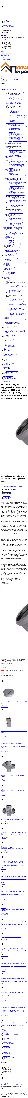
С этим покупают (7, 499)
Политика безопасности (9, 26)
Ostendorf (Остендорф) (16, 486)
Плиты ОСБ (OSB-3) (8, 1057)
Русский (3, 54)
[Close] (1, 586)
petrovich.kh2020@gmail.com (17, 1084)
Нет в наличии (4, 707)
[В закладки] (1, 484)
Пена (4, 1058)
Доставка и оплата (7, 25)
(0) (1, 483)
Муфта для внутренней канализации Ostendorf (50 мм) (14, 981)
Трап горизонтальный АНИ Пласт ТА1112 (11, 937)
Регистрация (6, 57)
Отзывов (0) (6, 498)
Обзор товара (6, 496)
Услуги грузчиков (7, 22)
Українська (8, 54)
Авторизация (6, 59)
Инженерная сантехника (9, 377)
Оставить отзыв (4, 583)
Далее (2, 672)
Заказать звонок (14, 79)
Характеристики (7, 497)
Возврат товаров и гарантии (10, 27)
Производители (7, 348)
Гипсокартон (6, 1052)
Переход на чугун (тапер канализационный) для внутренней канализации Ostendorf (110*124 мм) (12, 1011)
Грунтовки (6, 1054)
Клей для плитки (7, 1053)
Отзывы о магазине (8, 355)
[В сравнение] (2, 484)
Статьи (5, 349)
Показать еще (4, 1031)
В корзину (3, 838)
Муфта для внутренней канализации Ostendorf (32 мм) (14, 834)
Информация (6, 350)
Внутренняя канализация (9, 378)
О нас (4, 23)
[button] (3, 35)
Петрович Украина (8, 376)
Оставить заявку (6, 493)
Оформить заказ (4, 85)
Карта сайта (6, 1046)
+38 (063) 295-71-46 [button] (5, 1084)
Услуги (5, 344)
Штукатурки (6, 1056)
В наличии (3, 780)
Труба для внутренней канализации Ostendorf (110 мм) (14, 924)
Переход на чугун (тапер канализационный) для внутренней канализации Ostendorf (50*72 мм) (12, 864)
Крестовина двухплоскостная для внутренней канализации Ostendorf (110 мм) (12, 820)
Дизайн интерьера (7, 21)
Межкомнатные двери (8, 1059)
